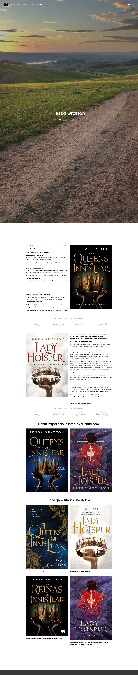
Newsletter (40, 4)
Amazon (35, 324)
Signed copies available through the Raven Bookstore (69, 318)
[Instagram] (133, 4)
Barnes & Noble (58, 324)
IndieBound (102, 324)
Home (13, 4)
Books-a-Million (80, 324)
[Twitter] (129, 4)
